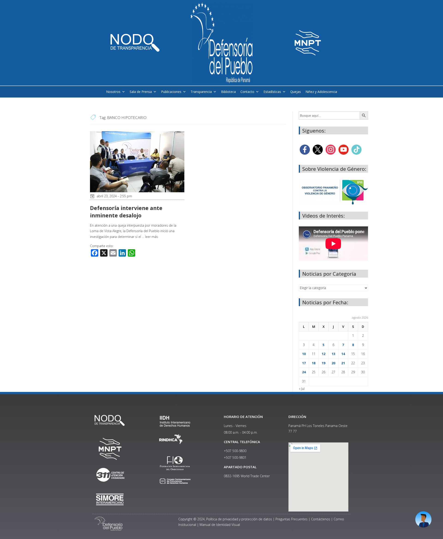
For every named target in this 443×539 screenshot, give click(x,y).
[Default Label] (343, 149)
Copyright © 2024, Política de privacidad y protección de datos (225, 519)
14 (343, 354)
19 (323, 363)
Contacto (247, 91)
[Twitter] (318, 149)
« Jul (302, 388)
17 (304, 363)
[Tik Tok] (356, 149)
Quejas (295, 91)
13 (333, 354)
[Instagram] (331, 149)
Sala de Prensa (141, 91)
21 (343, 363)
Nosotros (113, 91)
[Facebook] (305, 149)
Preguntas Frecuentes (291, 519)
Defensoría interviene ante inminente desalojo (126, 211)
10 (304, 354)
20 (333, 363)
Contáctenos (320, 519)
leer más (151, 236)
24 (304, 372)
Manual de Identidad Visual (220, 524)
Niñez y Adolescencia (321, 91)
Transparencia (201, 91)
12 (323, 354)
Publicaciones (171, 91)
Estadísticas (272, 91)
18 (313, 363)
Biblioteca (228, 91)
